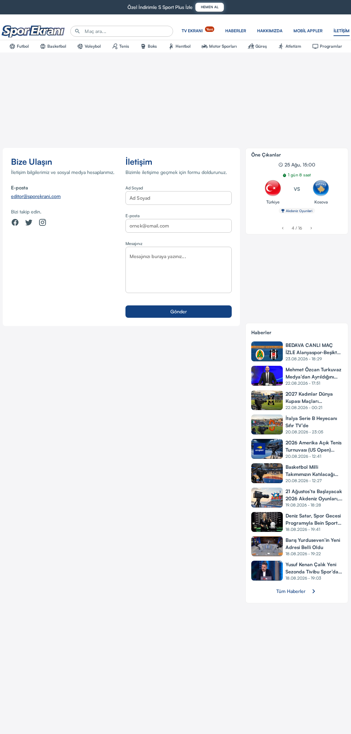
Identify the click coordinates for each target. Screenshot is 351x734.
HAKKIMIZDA (269, 30)
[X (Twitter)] (29, 222)
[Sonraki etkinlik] (311, 228)
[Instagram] (42, 222)
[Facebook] (15, 222)
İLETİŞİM (342, 30)
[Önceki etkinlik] (282, 228)
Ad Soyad (134, 187)
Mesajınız (133, 243)
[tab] (19, 46)
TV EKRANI (197, 30)
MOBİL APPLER (308, 30)
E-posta (132, 215)
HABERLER (235, 30)
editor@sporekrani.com (36, 196)
